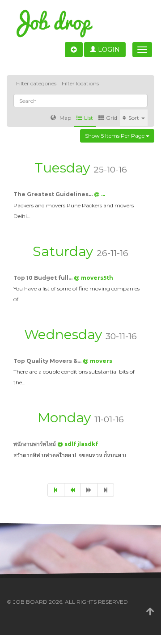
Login (108, 50)
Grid (111, 117)
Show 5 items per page (115, 135)
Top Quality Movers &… (48, 360)
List (88, 117)
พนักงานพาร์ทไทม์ (35, 444)
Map (64, 117)
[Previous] (72, 490)
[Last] (105, 490)
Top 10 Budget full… (43, 277)
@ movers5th (93, 277)
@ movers (97, 360)
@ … (99, 194)
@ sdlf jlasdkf (77, 444)
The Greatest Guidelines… (53, 194)
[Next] (88, 490)
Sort (134, 117)
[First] (55, 490)
